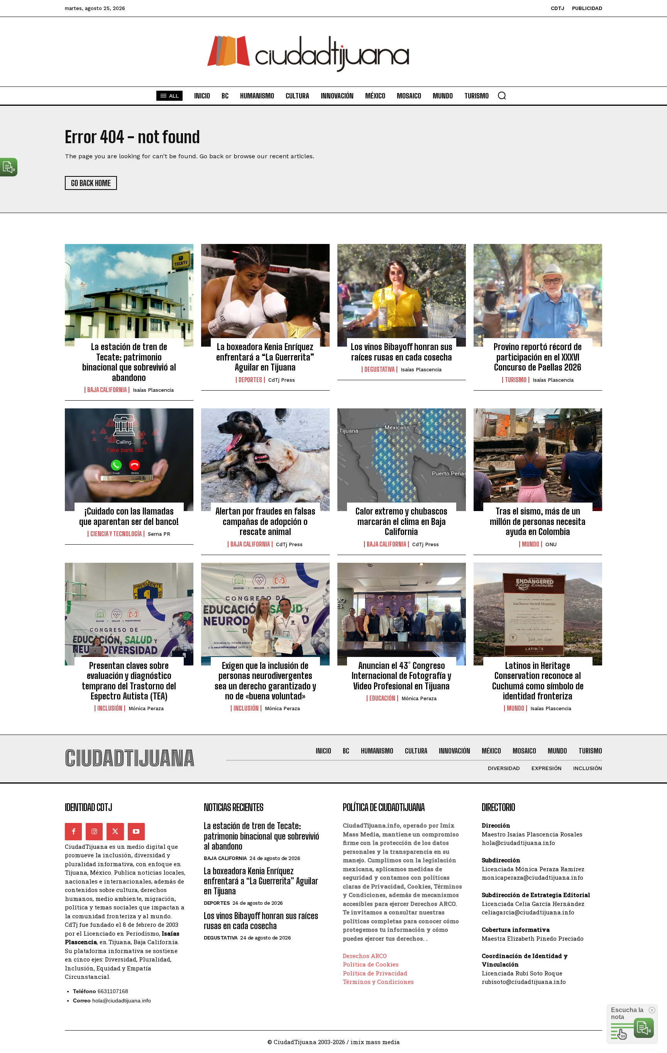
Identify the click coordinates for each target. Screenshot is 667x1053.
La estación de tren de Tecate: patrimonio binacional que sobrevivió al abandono (129, 362)
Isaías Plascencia (153, 390)
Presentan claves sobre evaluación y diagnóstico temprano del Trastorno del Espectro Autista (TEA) (129, 680)
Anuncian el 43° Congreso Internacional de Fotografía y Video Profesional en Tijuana (401, 675)
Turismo (515, 380)
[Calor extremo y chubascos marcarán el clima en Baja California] (401, 459)
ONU (551, 544)
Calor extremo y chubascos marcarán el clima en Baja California (401, 521)
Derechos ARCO (365, 956)
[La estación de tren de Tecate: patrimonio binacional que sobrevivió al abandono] (129, 295)
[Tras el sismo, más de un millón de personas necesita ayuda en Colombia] (538, 459)
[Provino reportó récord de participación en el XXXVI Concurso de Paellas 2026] (538, 295)
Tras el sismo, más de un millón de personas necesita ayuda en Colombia (538, 521)
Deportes (250, 380)
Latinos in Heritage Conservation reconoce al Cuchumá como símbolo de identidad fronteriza (538, 680)
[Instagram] (94, 831)
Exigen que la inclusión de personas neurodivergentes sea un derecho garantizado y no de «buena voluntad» (265, 680)
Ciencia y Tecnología (116, 534)
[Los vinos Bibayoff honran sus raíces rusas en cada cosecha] (401, 295)
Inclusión (109, 708)
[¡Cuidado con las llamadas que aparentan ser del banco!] (129, 459)
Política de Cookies (371, 964)
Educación (382, 698)
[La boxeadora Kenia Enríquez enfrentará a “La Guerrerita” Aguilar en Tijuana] (265, 295)
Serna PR (159, 534)
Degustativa (379, 369)
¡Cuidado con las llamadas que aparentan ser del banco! (129, 516)
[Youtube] (136, 831)
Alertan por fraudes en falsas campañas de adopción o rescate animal (265, 521)
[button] (502, 95)
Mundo (530, 544)
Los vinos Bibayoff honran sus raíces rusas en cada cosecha (401, 352)
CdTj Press (281, 380)
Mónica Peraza (146, 708)
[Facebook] (73, 831)
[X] (115, 831)
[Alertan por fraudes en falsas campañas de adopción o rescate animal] (265, 459)
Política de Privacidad (375, 973)
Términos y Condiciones (378, 981)
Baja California (107, 390)
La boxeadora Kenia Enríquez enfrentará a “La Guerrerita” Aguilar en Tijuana (265, 357)
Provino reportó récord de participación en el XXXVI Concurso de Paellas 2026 (538, 357)
